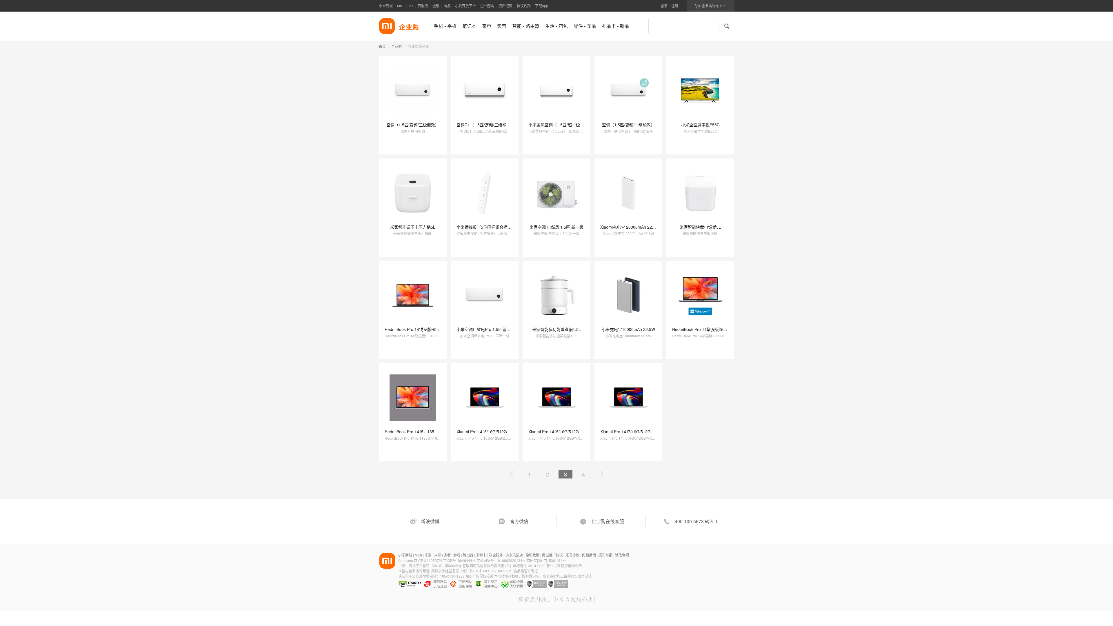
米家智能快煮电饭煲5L (700, 227)
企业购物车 (711, 6)
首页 (382, 46)
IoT (411, 5)
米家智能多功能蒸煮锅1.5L (556, 329)
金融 (435, 5)
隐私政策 (532, 554)
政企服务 (496, 554)
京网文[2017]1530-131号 (546, 560)
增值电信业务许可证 (414, 570)
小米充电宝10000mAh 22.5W (628, 329)
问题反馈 (589, 554)
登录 (664, 5)
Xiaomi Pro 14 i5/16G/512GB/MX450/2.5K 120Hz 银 (575, 431)
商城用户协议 (552, 554)
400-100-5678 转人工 (697, 521)
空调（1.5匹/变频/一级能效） (628, 125)
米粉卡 (481, 554)
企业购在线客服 (608, 521)
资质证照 (505, 5)
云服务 (423, 5)
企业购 (396, 47)
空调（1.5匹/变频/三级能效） (412, 125)
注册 (674, 5)
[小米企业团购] (387, 26)
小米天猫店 (514, 554)
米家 (428, 554)
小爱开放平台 (465, 5)
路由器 (468, 554)
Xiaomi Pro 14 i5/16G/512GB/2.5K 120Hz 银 (497, 431)
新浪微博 (430, 521)
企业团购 (487, 5)
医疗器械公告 (571, 565)
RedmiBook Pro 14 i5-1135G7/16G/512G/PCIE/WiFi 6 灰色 (438, 431)
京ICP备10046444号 (459, 560)
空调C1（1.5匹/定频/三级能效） (485, 125)
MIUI (400, 5)
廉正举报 (605, 554)
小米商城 (386, 5)
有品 (447, 5)
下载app (541, 5)
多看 (447, 554)
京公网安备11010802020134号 (502, 560)
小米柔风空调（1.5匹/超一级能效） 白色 (564, 125)
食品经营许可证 (526, 570)
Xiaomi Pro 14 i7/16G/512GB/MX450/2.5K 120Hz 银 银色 (652, 431)
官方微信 (519, 521)
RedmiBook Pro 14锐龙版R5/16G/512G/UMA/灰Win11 (434, 329)
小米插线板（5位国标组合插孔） (486, 227)
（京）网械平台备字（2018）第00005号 (430, 565)
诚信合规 (622, 554)
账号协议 (572, 554)
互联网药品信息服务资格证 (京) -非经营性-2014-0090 (504, 565)
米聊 (437, 554)
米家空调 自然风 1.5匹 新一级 (556, 227)
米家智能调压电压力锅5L (412, 227)
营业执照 (553, 565)
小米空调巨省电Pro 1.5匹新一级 (485, 329)
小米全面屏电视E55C (700, 125)
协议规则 (524, 5)
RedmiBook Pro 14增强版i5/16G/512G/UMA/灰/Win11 (721, 329)
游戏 (456, 554)
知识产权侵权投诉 (479, 576)
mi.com (407, 560)
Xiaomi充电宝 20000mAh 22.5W (629, 227)
